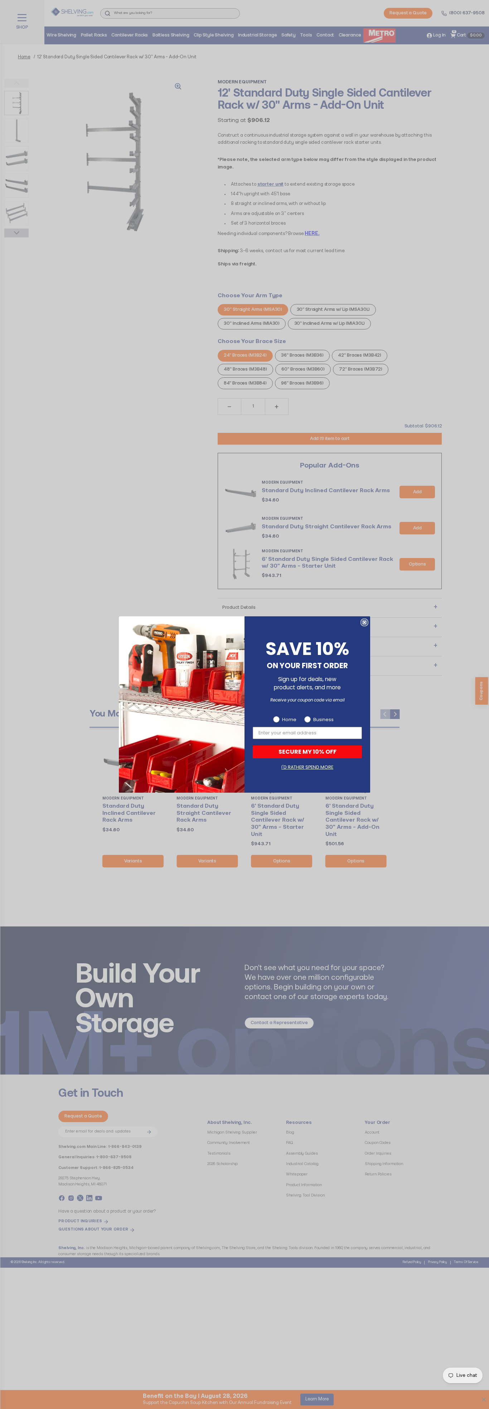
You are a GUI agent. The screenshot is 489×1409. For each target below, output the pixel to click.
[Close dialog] (364, 622)
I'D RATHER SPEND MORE (307, 767)
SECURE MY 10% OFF (308, 752)
